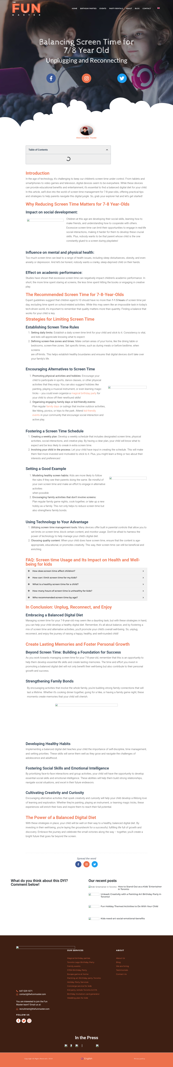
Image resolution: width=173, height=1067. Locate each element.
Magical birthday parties (78, 958)
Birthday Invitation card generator (83, 994)
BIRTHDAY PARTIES (88, 8)
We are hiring (122, 966)
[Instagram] (86, 864)
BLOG (137, 8)
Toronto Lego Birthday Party (80, 962)
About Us (120, 958)
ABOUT (129, 8)
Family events (73, 966)
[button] (107, 150)
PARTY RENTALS (116, 8)
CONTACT (147, 8)
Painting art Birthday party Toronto (84, 978)
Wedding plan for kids (77, 998)
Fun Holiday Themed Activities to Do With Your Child (129, 906)
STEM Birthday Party (77, 970)
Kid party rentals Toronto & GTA (82, 990)
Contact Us (121, 974)
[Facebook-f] (78, 864)
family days (52, 406)
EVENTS (102, 8)
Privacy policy (139, 1059)
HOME (74, 8)
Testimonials (122, 970)
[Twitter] (95, 864)
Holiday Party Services (77, 982)
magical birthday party (83, 393)
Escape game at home (77, 974)
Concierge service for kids (79, 986)
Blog (118, 962)
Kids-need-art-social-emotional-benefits (123, 918)
